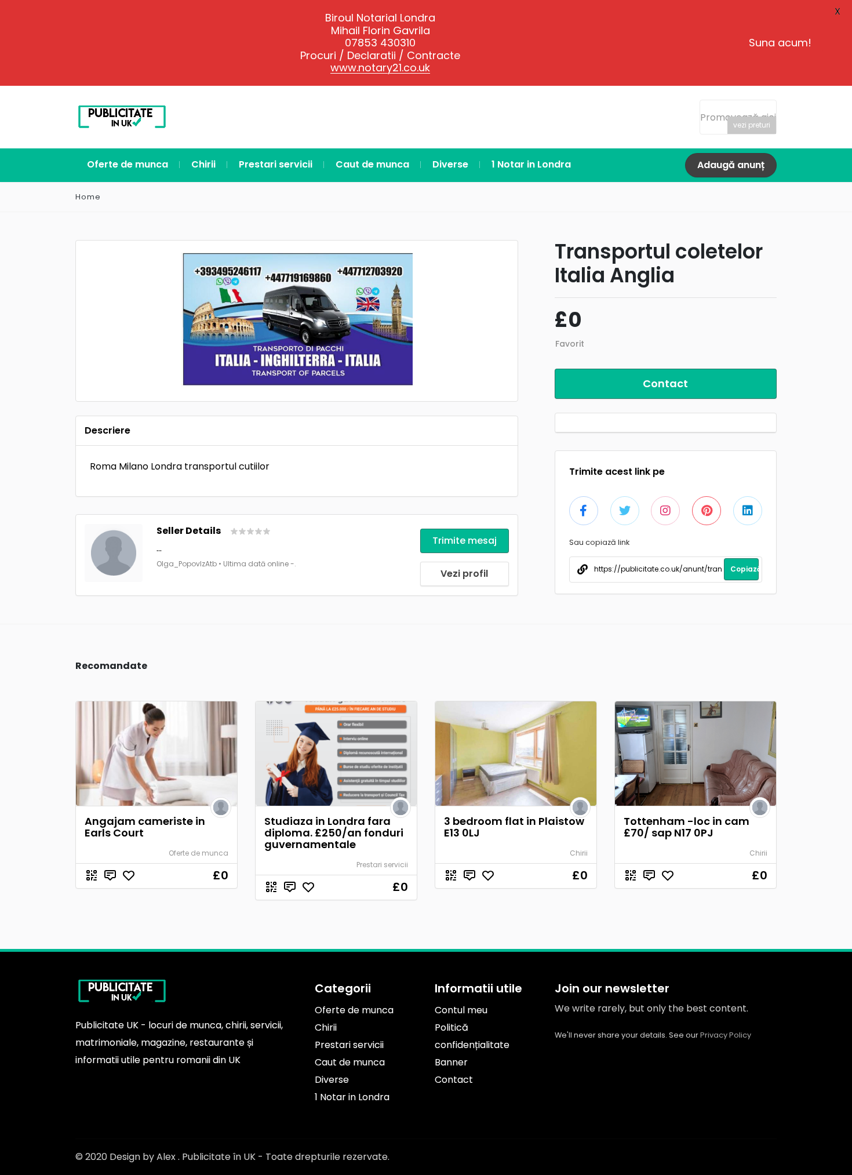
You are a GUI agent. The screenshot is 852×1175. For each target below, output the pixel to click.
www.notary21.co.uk (380, 67)
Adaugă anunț (730, 165)
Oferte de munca (198, 853)
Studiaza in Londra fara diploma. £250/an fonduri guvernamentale (333, 833)
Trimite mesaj (464, 540)
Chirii (579, 853)
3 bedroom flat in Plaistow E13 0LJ (514, 827)
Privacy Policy (725, 1035)
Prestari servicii (382, 865)
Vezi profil (464, 573)
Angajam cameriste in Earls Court (145, 827)
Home (88, 197)
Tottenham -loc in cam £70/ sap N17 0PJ (686, 827)
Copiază (744, 569)
